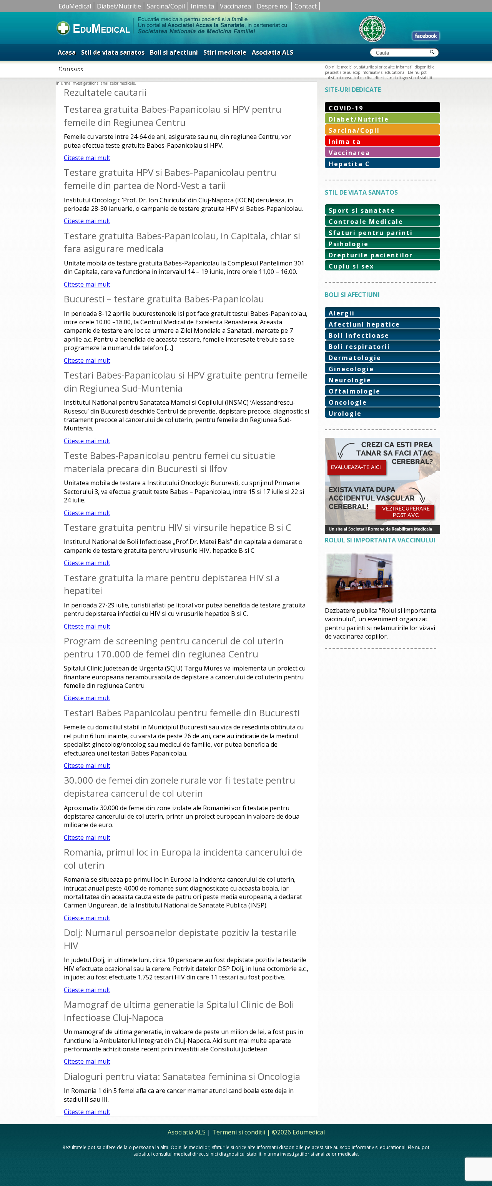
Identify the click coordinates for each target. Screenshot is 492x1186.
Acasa (67, 52)
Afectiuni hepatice (364, 324)
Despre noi (273, 6)
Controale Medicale (366, 221)
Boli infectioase (359, 335)
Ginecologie (351, 369)
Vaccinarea (235, 6)
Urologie (345, 413)
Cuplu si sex (351, 266)
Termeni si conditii (238, 1132)
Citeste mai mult (87, 157)
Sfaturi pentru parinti (371, 233)
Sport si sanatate (362, 210)
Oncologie (348, 402)
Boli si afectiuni (174, 52)
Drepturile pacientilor (371, 255)
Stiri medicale (224, 52)
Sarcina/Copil (166, 6)
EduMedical (74, 6)
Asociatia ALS (272, 52)
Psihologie (349, 244)
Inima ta (202, 6)
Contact (305, 6)
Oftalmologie (355, 391)
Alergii (342, 313)
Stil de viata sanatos (113, 52)
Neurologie (350, 380)
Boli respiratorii (359, 346)
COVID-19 (346, 108)
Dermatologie (355, 358)
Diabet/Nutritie (119, 6)
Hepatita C (349, 164)
